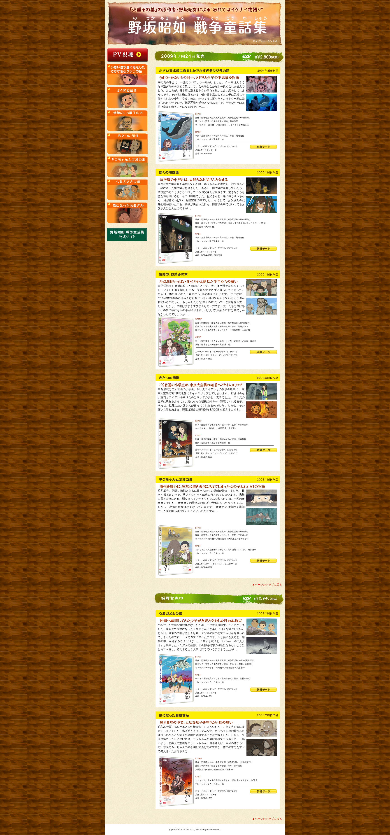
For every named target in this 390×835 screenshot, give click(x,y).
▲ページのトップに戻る (267, 584)
